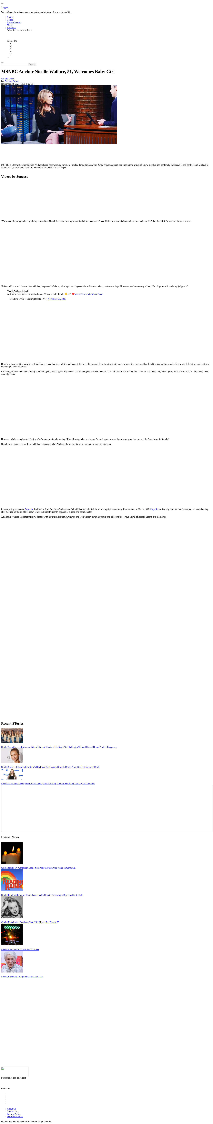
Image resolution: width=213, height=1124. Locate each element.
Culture (4, 78)
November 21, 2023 (57, 299)
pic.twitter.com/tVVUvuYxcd (88, 294)
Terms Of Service (15, 1116)
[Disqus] (106, 556)
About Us (11, 1109)
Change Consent (43, 1121)
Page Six (29, 509)
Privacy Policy (13, 1114)
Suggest (4, 7)
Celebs (11, 78)
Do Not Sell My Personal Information (18, 1121)
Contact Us (12, 1111)
